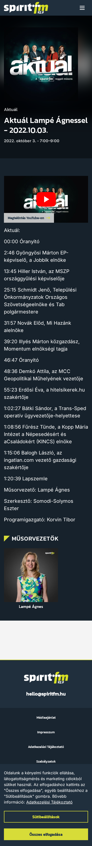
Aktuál (10, 109)
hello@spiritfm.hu (46, 693)
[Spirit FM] (26, 8)
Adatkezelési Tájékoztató (49, 802)
